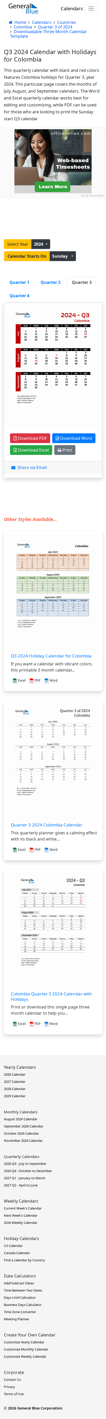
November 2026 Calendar (23, 1140)
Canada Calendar (17, 1253)
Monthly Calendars (20, 1111)
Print (66, 450)
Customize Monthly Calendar (26, 1349)
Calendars (72, 8)
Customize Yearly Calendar (24, 1342)
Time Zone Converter (20, 1312)
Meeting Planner (16, 1319)
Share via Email (31, 467)
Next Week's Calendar (20, 1215)
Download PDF (32, 438)
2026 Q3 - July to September (25, 1163)
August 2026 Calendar (20, 1119)
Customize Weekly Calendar (25, 1356)
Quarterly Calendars (21, 1156)
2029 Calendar (14, 1096)
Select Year (17, 244)
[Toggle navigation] (91, 8)
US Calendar (13, 1245)
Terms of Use (14, 1394)
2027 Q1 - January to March (24, 1178)
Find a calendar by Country (24, 1260)
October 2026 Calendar (21, 1133)
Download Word (75, 438)
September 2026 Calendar (23, 1126)
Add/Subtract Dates (19, 1283)
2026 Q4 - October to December (28, 1170)
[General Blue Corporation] (23, 8)
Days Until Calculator (20, 1297)
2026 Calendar (14, 1074)
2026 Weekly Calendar (20, 1222)
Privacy (9, 1386)
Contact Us (12, 1379)
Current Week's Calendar (23, 1208)
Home (19, 22)
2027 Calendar (14, 1081)
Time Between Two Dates (23, 1290)
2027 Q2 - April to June (21, 1185)
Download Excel (33, 450)
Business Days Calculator (23, 1304)
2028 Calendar (14, 1088)
